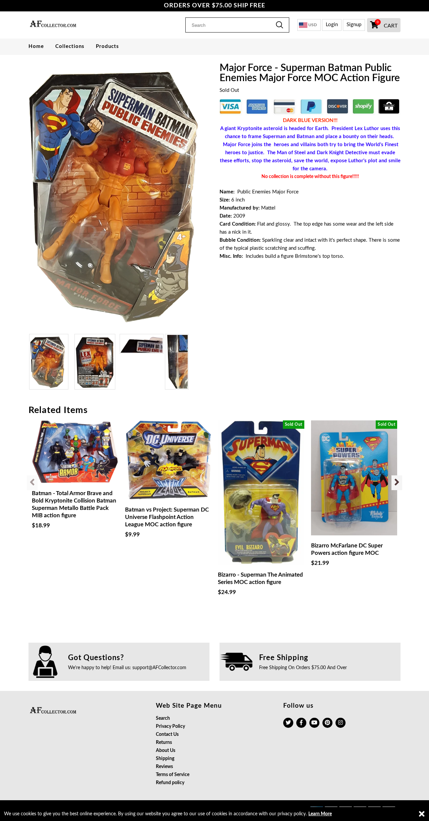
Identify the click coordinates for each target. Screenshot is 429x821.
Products (107, 46)
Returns (164, 742)
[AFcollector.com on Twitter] (288, 723)
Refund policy (170, 782)
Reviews (164, 766)
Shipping (165, 758)
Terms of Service (172, 774)
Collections (69, 46)
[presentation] (32, 482)
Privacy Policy (170, 726)
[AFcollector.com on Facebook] (301, 723)
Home (36, 46)
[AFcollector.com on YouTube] (314, 723)
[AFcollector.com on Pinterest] (327, 723)
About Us (165, 750)
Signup (354, 24)
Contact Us (167, 734)
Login (332, 24)
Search (163, 718)
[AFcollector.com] (71, 25)
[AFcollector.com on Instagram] (340, 723)
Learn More (320, 814)
